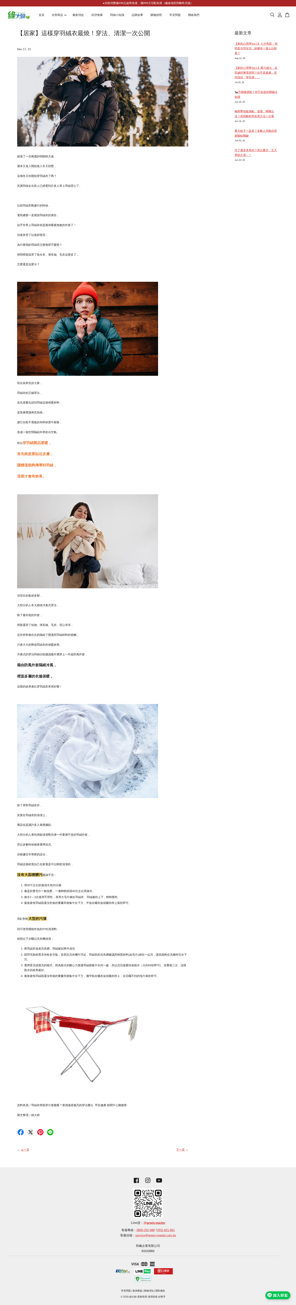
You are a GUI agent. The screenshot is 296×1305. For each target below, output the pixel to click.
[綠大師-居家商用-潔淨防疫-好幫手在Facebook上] (135, 1183)
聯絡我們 (193, 15)
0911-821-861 (166, 1230)
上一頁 (25, 1149)
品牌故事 (137, 15)
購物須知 (149, 1290)
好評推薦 (97, 15)
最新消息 (78, 15)
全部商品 (57, 15)
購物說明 (156, 15)
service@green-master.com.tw (155, 1235)
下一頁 (180, 1149)
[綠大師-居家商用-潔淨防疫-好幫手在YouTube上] (159, 1183)
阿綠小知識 (117, 15)
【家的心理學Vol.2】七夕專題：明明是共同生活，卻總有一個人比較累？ (256, 48)
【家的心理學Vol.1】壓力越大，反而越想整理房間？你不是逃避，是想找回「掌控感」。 (256, 72)
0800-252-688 (146, 1230)
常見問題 (175, 15)
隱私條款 (160, 1290)
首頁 (41, 15)
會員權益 (137, 1290)
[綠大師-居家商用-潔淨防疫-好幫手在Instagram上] (148, 1183)
